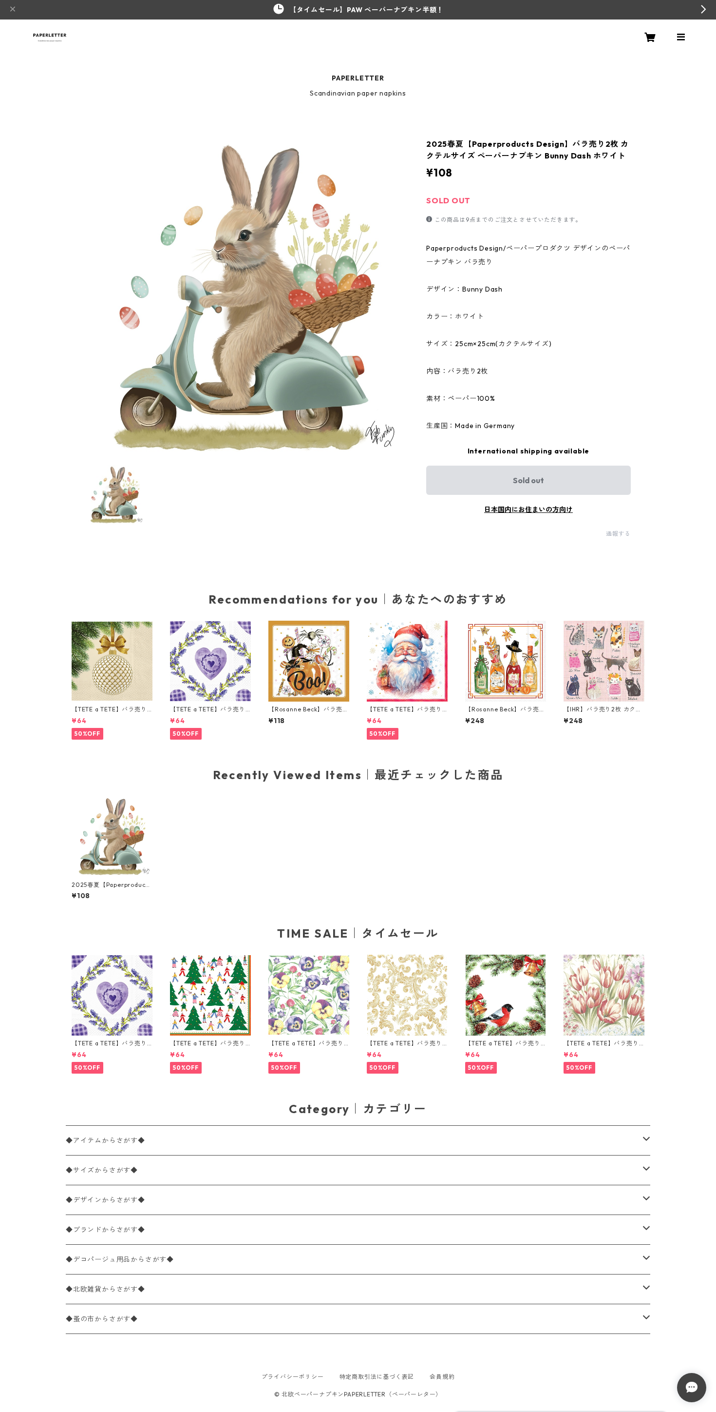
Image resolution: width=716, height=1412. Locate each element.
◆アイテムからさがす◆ (105, 1140)
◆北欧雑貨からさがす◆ (105, 1289)
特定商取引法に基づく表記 (377, 1376)
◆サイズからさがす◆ (102, 1170)
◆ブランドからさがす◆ (105, 1229)
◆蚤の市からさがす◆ (102, 1318)
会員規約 (442, 1376)
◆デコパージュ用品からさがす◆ (120, 1259)
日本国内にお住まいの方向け (528, 509)
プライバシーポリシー (293, 1376)
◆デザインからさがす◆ (105, 1200)
